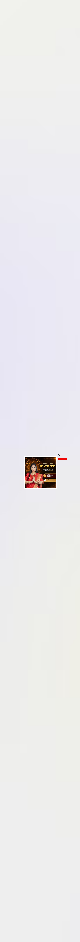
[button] (59, 455)
